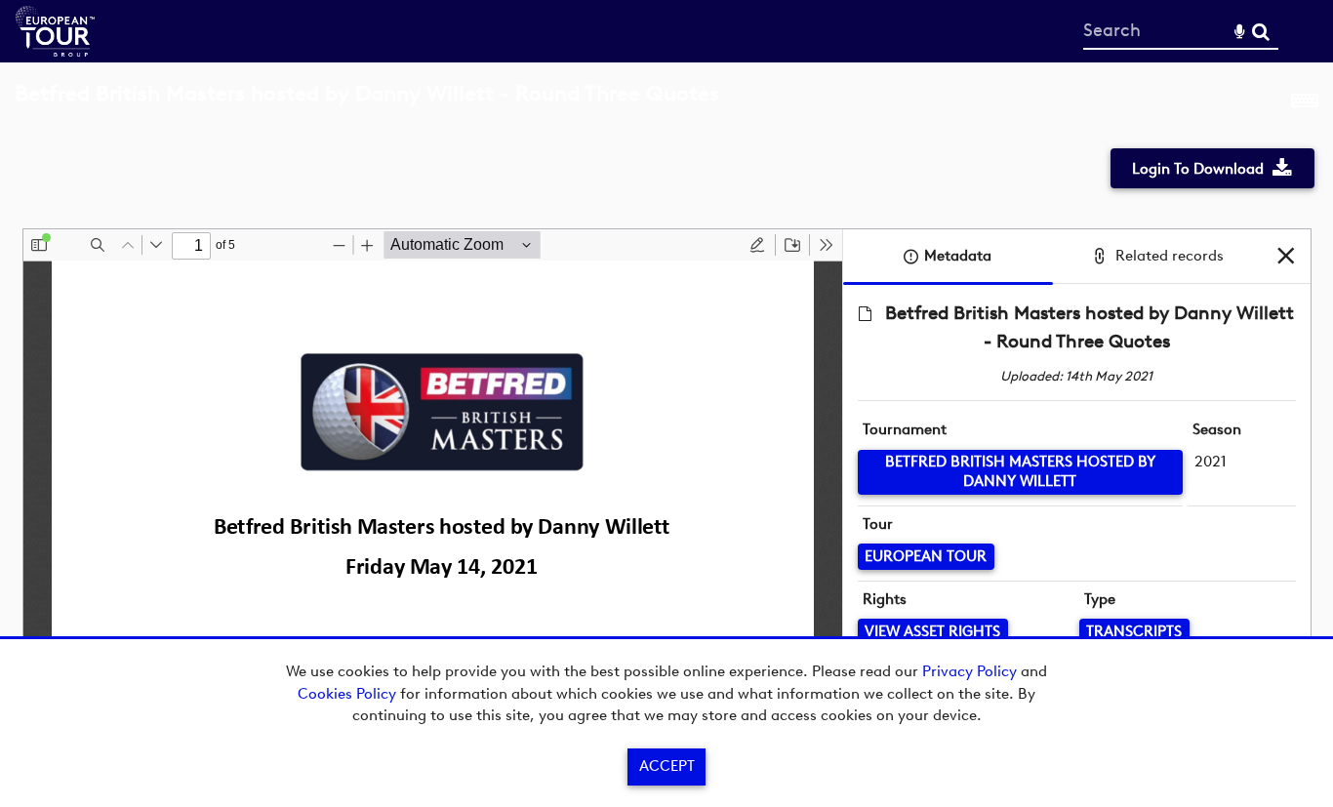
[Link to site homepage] (55, 51)
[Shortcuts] (1304, 104)
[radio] (757, 245)
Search (1260, 32)
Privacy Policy (969, 671)
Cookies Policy (347, 694)
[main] (666, 404)
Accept (667, 766)
